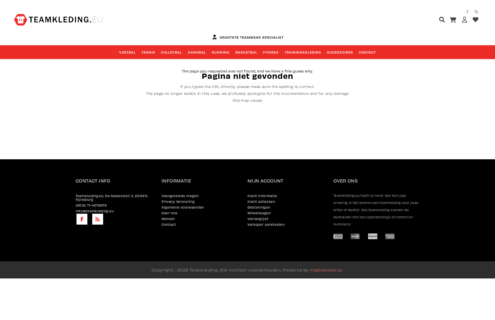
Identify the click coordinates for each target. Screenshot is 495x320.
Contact (169, 224)
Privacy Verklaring (178, 201)
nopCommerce (326, 269)
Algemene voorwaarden (183, 207)
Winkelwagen (259, 213)
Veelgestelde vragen (180, 196)
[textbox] (431, 20)
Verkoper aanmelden (266, 224)
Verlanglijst (257, 219)
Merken (168, 219)
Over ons (170, 213)
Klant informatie (262, 196)
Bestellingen (258, 207)
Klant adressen (261, 201)
